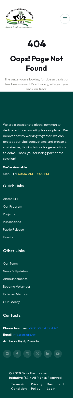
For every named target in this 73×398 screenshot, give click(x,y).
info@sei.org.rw (24, 335)
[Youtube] (58, 354)
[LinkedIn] (48, 354)
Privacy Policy (36, 386)
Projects (9, 214)
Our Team (10, 263)
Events (8, 237)
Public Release (13, 229)
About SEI (10, 199)
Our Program (12, 206)
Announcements (15, 279)
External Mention (15, 294)
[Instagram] (27, 354)
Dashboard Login (55, 386)
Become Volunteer (16, 286)
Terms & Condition (19, 386)
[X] (37, 354)
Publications (12, 222)
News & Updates (15, 271)
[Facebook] (17, 354)
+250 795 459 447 (43, 328)
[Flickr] (7, 354)
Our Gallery (11, 302)
